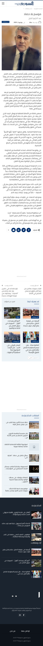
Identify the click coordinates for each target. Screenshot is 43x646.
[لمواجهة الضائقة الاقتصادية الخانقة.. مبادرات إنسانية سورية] (34, 447)
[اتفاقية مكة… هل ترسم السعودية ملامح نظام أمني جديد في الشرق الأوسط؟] (31, 337)
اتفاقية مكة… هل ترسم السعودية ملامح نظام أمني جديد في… (16, 572)
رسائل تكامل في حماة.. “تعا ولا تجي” (17, 456)
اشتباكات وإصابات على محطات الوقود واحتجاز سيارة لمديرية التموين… (18, 479)
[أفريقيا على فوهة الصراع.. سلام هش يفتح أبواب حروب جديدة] (31, 312)
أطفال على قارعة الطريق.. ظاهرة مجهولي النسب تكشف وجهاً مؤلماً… (16, 513)
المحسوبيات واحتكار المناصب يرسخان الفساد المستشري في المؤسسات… (16, 467)
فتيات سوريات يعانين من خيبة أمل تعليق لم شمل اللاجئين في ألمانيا (32, 291)
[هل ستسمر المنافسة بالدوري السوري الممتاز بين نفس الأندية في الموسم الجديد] (34, 436)
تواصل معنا (25, 631)
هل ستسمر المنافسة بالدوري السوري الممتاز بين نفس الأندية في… (17, 435)
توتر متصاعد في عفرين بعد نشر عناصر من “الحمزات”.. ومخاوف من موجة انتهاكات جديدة (10, 292)
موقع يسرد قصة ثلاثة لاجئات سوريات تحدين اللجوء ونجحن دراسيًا (16, 489)
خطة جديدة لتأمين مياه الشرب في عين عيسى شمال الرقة (17, 423)
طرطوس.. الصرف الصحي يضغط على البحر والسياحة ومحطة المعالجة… (17, 535)
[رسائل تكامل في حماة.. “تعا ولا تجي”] (34, 458)
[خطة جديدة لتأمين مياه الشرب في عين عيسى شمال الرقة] (34, 425)
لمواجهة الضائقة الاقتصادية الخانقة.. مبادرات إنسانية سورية (16, 445)
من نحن (12, 631)
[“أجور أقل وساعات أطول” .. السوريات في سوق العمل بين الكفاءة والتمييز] (12, 312)
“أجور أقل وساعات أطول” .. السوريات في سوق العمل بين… (17, 561)
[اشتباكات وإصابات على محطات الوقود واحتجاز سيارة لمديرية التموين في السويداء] (34, 480)
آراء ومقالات (5, 22)
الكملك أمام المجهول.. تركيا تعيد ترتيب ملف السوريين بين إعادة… (16, 524)
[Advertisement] (21, 253)
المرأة (18, 317)
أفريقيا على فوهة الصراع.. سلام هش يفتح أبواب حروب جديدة (16, 550)
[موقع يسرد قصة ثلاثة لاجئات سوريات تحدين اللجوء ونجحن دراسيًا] (34, 491)
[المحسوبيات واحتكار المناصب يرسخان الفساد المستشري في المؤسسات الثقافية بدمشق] (34, 469)
